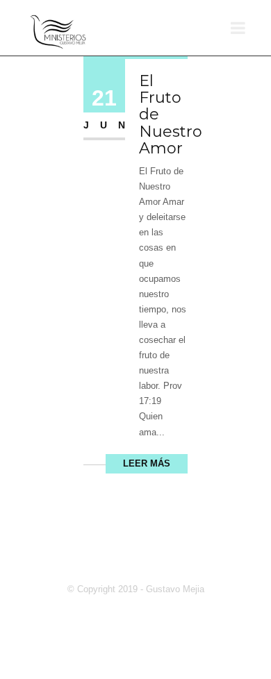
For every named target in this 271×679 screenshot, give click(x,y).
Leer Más (146, 463)
